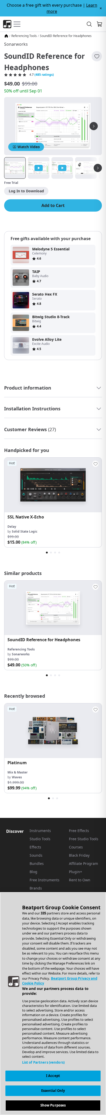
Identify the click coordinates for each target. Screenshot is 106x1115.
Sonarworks (16, 44)
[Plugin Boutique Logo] (7, 24)
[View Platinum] (53, 730)
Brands (36, 888)
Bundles (37, 863)
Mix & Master (17, 772)
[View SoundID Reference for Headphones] (53, 608)
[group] (53, 502)
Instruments (40, 830)
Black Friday (79, 855)
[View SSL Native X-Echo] (53, 485)
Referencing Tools (24, 36)
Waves (17, 777)
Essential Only (53, 1090)
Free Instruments (44, 879)
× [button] (101, 8)
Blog (33, 871)
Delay (11, 526)
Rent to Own (79, 879)
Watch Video (28, 146)
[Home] (6, 36)
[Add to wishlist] (96, 56)
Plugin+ (75, 871)
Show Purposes (53, 1105)
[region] (53, 1003)
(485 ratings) (44, 74)
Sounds (36, 855)
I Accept (53, 1075)
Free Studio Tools (83, 838)
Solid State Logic (24, 531)
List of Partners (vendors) (43, 1062)
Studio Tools (40, 838)
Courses (76, 847)
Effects (35, 847)
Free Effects (79, 830)
